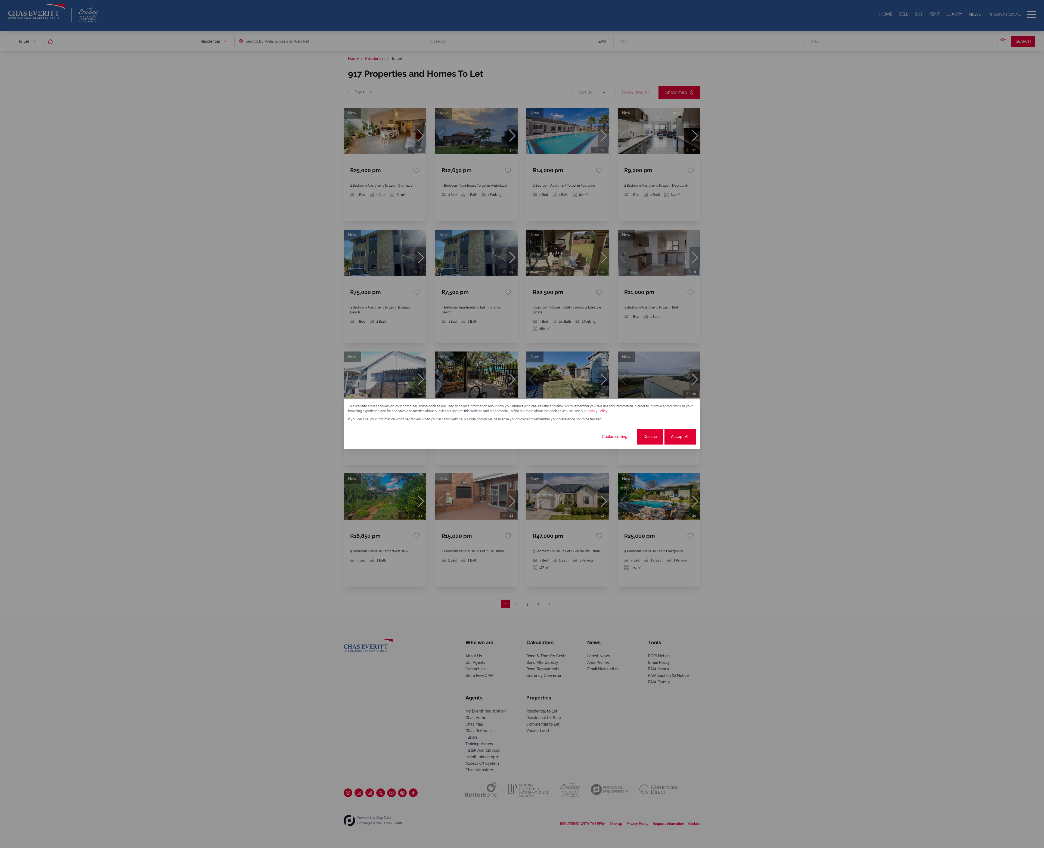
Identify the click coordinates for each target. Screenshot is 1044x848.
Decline (650, 436)
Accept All (680, 436)
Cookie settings (615, 436)
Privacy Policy (597, 411)
